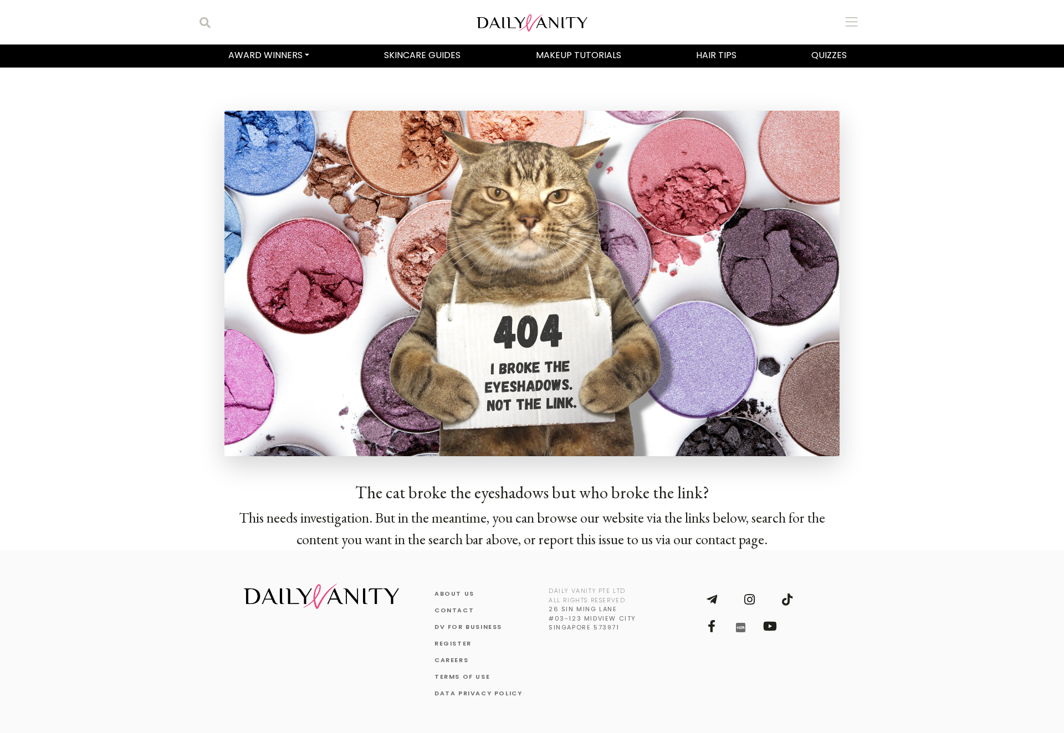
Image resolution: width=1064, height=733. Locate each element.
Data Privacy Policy (478, 693)
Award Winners (265, 55)
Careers (451, 659)
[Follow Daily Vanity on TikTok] (787, 599)
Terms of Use (462, 676)
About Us (454, 593)
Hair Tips (716, 55)
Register (453, 643)
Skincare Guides (422, 55)
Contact (454, 610)
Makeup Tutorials (578, 55)
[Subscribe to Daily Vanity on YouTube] (769, 626)
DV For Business (468, 626)
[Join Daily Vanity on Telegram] (711, 599)
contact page (729, 539)
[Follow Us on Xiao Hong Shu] (740, 627)
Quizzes (829, 55)
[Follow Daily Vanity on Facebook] (711, 626)
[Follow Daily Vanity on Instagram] (749, 599)
